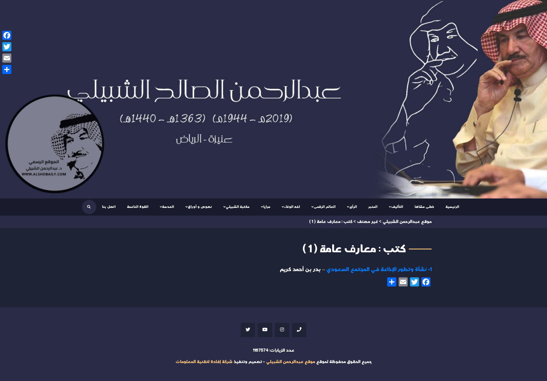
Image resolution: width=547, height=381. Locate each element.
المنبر (372, 206)
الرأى (353, 206)
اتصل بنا (109, 206)
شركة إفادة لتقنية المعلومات (203, 362)
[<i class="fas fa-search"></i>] (89, 207)
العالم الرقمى (325, 206)
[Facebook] (7, 35)
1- (379, 269)
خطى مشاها (424, 206)
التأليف (397, 206)
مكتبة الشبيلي (238, 206)
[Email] (7, 58)
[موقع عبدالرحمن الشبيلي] (273, 99)
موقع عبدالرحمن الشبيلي (290, 362)
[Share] (7, 69)
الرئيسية (452, 206)
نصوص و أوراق (200, 206)
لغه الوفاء (292, 206)
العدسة (168, 206)
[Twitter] (7, 46)
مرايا (266, 206)
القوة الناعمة (137, 206)
